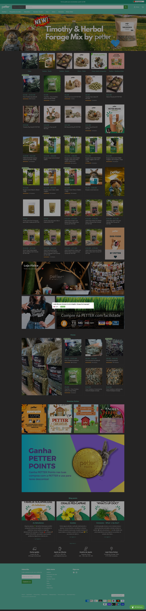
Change (63, 306)
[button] (56, 306)
